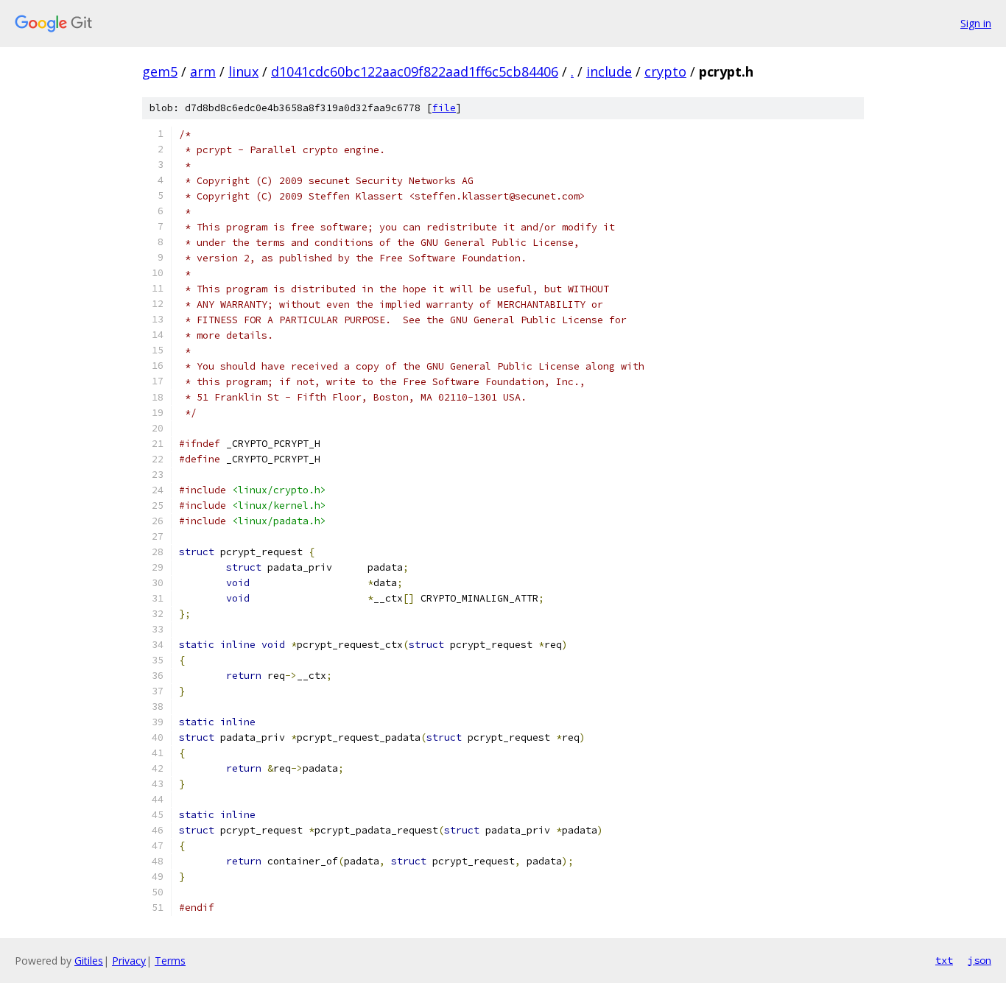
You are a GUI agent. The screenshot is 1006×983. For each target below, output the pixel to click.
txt (944, 960)
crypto (665, 71)
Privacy (129, 961)
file (444, 108)
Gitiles (88, 961)
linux (243, 71)
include (609, 71)
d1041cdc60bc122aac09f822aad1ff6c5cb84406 (414, 71)
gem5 (159, 71)
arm (203, 71)
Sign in (975, 23)
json (979, 960)
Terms (170, 961)
